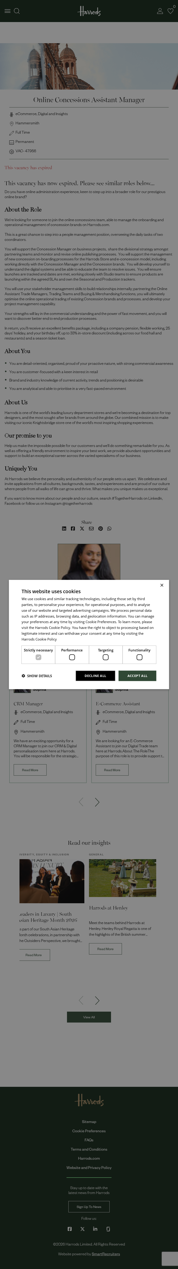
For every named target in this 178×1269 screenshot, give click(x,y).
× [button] (161, 585)
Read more (65, 640)
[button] (37, 675)
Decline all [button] (95, 675)
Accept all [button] (137, 675)
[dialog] (89, 634)
